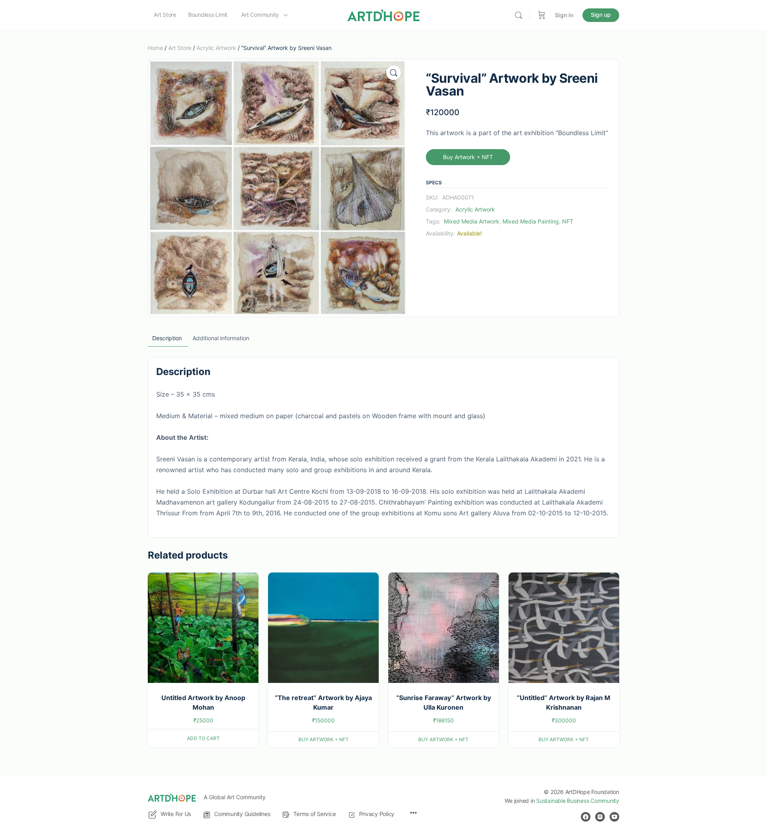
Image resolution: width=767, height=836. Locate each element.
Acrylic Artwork (216, 47)
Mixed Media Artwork (471, 221)
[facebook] (585, 817)
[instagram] (600, 817)
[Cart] (542, 15)
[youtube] (614, 817)
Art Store (179, 47)
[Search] (519, 15)
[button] (393, 73)
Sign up (601, 14)
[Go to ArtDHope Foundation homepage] (383, 14)
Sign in (564, 15)
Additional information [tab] (221, 338)
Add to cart (203, 738)
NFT (567, 221)
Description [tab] (167, 338)
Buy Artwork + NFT (468, 157)
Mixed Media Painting (531, 221)
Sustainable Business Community (577, 800)
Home (155, 47)
